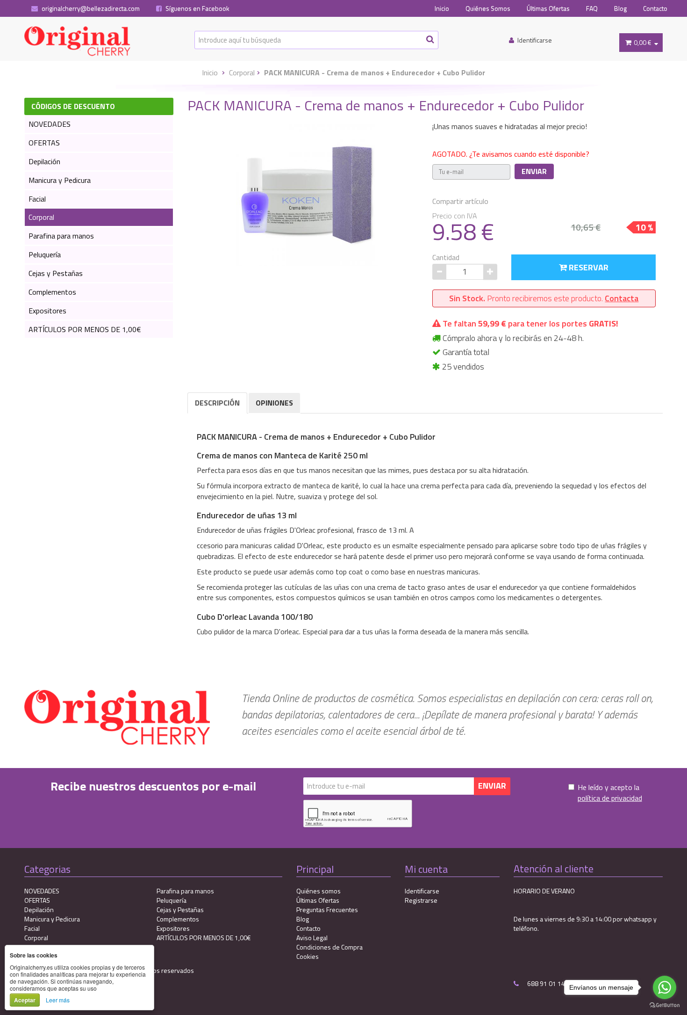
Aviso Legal (312, 937)
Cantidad (445, 257)
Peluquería (45, 254)
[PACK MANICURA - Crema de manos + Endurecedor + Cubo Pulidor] (306, 194)
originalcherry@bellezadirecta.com (90, 8)
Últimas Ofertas (548, 8)
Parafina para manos (61, 235)
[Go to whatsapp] (664, 987)
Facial (37, 198)
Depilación (44, 161)
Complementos (52, 291)
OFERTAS (44, 142)
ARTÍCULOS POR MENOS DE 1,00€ (85, 329)
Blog (620, 8)
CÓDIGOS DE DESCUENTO (73, 106)
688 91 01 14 (545, 983)
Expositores (47, 310)
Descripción (217, 402)
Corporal (242, 72)
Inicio (442, 8)
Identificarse (422, 891)
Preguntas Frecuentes (327, 909)
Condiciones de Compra (329, 947)
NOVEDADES (50, 124)
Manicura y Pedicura (60, 180)
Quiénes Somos (487, 8)
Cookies (307, 956)
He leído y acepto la (610, 793)
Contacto (655, 8)
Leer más (58, 1000)
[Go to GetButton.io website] (665, 1005)
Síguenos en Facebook (196, 8)
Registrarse (421, 900)
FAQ (592, 8)
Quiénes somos (318, 891)
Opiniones (274, 402)
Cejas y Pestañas (56, 273)
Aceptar (25, 1000)
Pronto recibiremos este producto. (543, 298)
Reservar (587, 267)
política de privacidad (610, 798)
